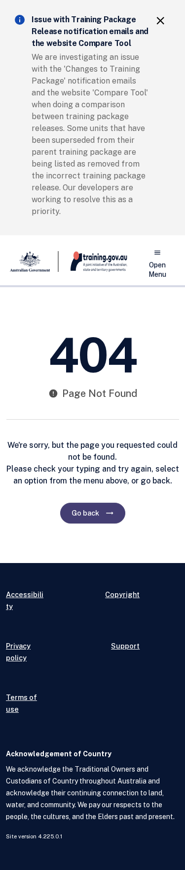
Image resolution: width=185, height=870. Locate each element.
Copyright (122, 594)
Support (125, 646)
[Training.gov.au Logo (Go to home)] (93, 261)
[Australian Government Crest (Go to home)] (32, 261)
